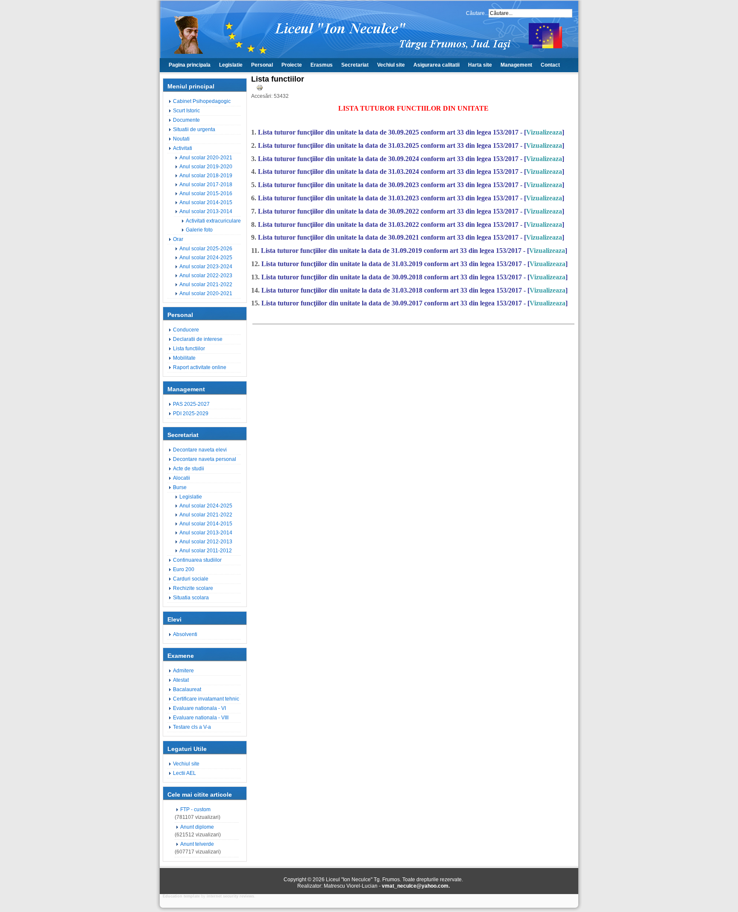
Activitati (182, 148)
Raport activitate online (199, 367)
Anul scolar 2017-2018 (205, 185)
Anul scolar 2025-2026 (205, 249)
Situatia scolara (191, 598)
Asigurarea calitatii (436, 65)
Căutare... (477, 13)
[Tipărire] (259, 89)
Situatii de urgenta (194, 129)
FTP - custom (195, 809)
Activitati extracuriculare (213, 221)
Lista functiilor (189, 349)
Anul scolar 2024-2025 (205, 258)
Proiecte (291, 65)
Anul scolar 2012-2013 (205, 542)
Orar (178, 239)
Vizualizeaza (544, 132)
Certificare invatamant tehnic (206, 699)
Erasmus (321, 65)
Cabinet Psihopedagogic (202, 101)
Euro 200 (183, 569)
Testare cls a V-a (192, 727)
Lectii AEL (184, 773)
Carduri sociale (190, 579)
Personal (262, 65)
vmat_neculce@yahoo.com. (416, 886)
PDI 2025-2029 (190, 413)
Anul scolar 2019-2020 (205, 167)
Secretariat (355, 65)
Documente (186, 120)
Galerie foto (199, 230)
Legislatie (231, 65)
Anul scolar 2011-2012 (205, 551)
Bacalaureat (187, 689)
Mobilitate (184, 358)
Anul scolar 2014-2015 (205, 202)
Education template (181, 896)
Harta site (480, 65)
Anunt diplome (197, 827)
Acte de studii (188, 469)
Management (516, 65)
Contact (550, 65)
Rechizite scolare (193, 588)
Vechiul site (391, 65)
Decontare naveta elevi (200, 450)
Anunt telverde (197, 844)
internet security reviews (230, 896)
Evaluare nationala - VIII (200, 718)
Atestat (181, 680)
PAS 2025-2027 (191, 404)
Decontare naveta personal (204, 459)
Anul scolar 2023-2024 (205, 267)
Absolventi (185, 634)
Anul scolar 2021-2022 (205, 284)
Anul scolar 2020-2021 (205, 158)
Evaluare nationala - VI (199, 708)
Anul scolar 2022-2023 (205, 276)
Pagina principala (190, 65)
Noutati (181, 139)
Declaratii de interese (198, 339)
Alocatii (181, 478)
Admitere (183, 671)
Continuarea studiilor (197, 560)
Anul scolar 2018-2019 (205, 176)
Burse (180, 487)
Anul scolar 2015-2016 (205, 193)
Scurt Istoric (186, 111)
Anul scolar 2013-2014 (205, 211)
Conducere (186, 330)
